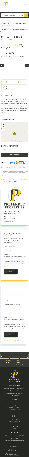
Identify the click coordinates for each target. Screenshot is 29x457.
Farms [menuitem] (14, 429)
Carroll (18, 179)
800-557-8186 (14, 438)
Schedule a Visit (19, 287)
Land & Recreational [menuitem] (14, 422)
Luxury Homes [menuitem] (14, 412)
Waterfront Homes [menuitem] (14, 410)
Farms (8, 362)
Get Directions (14, 155)
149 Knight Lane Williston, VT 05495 (14, 436)
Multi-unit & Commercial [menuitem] (14, 407)
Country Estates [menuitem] (14, 426)
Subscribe (10, 271)
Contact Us (6, 221)
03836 (5, 182)
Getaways (4, 357)
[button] (26, 15)
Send (10, 335)
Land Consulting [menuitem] (14, 395)
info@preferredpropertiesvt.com (14, 441)
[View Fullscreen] (3, 130)
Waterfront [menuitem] (14, 424)
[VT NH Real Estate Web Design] (14, 454)
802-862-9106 (10, 214)
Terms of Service (13, 340)
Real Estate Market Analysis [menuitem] (14, 393)
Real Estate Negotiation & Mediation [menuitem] (14, 388)
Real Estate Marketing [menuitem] (14, 391)
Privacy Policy (6, 340)
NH (13, 179)
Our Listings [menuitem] (14, 419)
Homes (13, 357)
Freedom (23, 179)
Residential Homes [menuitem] (14, 403)
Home (3, 179)
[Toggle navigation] (25, 5)
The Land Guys (18, 363)
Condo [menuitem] (14, 405)
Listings (8, 179)
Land (22, 357)
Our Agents (13, 221)
